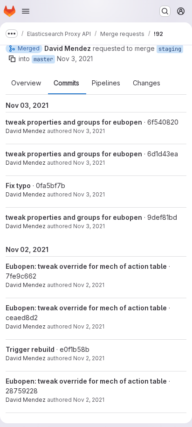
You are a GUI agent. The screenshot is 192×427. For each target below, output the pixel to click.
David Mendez (26, 130)
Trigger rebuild (30, 349)
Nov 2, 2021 (88, 284)
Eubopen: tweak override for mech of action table (86, 266)
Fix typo (18, 185)
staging (169, 49)
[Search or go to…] (165, 11)
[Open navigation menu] (25, 11)
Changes (146, 83)
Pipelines (106, 83)
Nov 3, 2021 (75, 59)
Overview (26, 83)
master (43, 59)
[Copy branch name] (12, 58)
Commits (66, 83)
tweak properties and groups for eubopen (74, 122)
